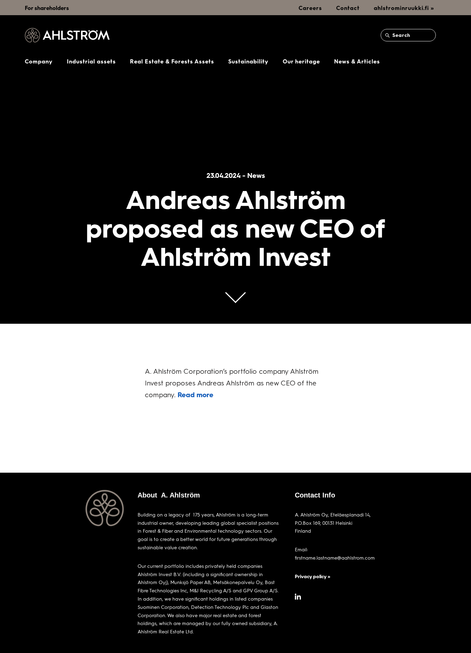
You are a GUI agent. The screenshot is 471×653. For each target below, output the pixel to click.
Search (400, 35)
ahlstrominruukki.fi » (404, 7)
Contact (348, 7)
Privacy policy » (312, 576)
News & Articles (357, 61)
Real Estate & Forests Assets (172, 61)
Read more (195, 394)
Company (39, 61)
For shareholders (47, 7)
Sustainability (248, 61)
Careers (310, 7)
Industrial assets (91, 61)
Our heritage (301, 61)
